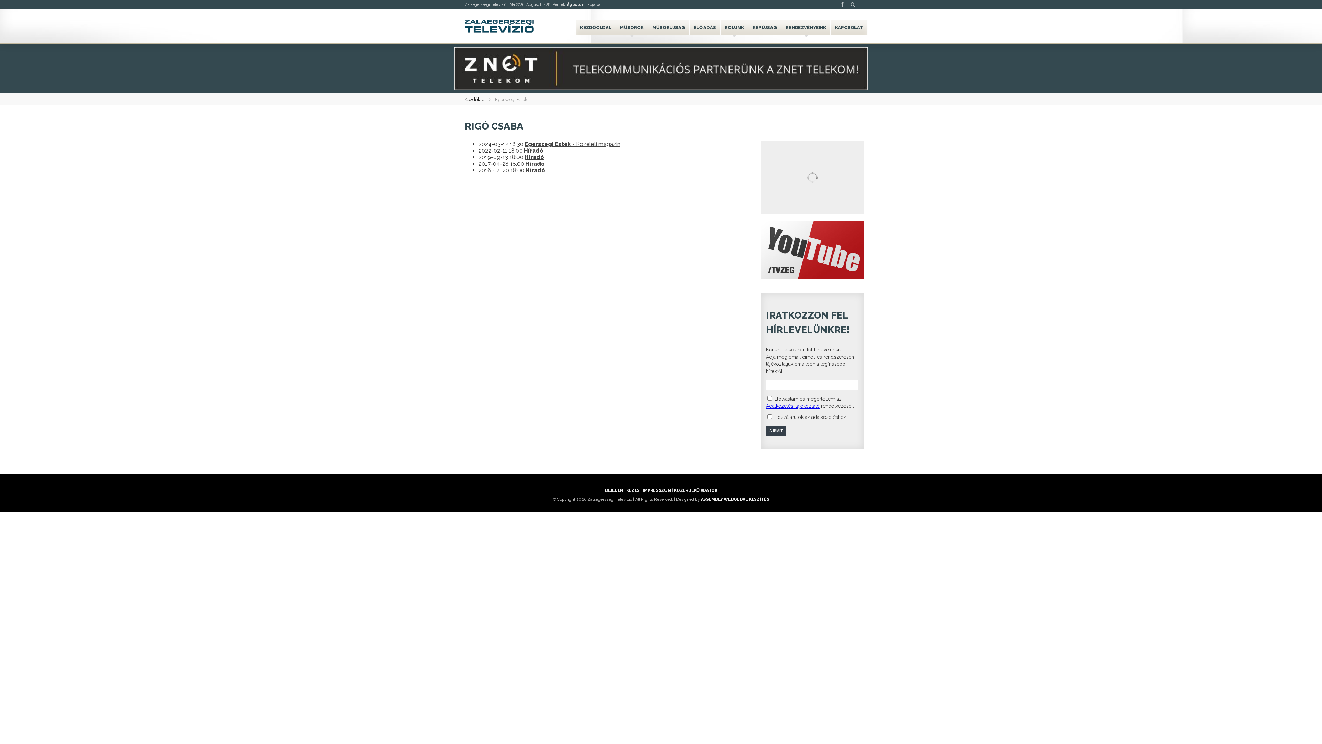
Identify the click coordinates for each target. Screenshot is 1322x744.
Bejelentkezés (622, 490)
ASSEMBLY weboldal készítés (735, 499)
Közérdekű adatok (695, 490)
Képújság (765, 27)
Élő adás (705, 27)
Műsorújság (668, 27)
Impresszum (657, 490)
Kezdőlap (474, 99)
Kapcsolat (849, 27)
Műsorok (632, 27)
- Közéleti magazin (572, 144)
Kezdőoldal (595, 27)
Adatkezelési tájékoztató (793, 406)
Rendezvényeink (806, 27)
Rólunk (734, 27)
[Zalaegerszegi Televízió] (499, 26)
